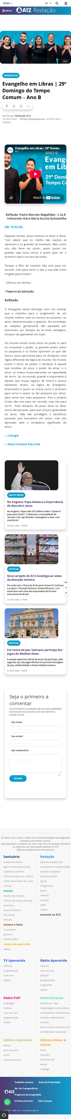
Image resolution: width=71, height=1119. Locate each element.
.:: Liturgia (12, 435)
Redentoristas (51, 998)
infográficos (46, 885)
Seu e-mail (17, 736)
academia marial (12, 862)
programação (10, 970)
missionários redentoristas (55, 1012)
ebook (43, 1064)
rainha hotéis (10, 939)
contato (7, 885)
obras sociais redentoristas (55, 1027)
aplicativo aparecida (51, 862)
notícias (7, 919)
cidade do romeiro (13, 871)
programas (46, 984)
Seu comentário (20, 750)
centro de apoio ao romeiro (18, 876)
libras (43, 890)
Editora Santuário (17, 1040)
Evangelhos (11, 75)
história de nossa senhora (17, 900)
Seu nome (16, 722)
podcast (44, 975)
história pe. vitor (49, 1003)
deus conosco (10, 1050)
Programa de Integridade (28, 1094)
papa (43, 904)
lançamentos (47, 1059)
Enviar (18, 778)
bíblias (7, 1045)
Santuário (11, 856)
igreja (43, 881)
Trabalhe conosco (24, 1082)
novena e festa (13, 924)
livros (6, 1054)
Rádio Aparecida (53, 960)
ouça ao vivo (47, 970)
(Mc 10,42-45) (14, 227)
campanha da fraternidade (55, 866)
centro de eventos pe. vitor (18, 881)
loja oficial (9, 914)
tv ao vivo (8, 975)
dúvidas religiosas (50, 871)
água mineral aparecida (16, 866)
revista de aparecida (16, 944)
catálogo (45, 1069)
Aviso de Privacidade (49, 1082)
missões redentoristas (52, 1017)
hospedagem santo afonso (55, 1008)
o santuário (9, 929)
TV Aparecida (14, 960)
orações (44, 900)
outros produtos (12, 1059)
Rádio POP (11, 998)
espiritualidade (48, 876)
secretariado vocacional (53, 1031)
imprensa (8, 905)
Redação (47, 856)
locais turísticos (12, 910)
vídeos (7, 949)
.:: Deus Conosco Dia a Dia (23, 444)
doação (8, 891)
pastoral (8, 934)
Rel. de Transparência (26, 1088)
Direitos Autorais (24, 1100)
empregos (9, 1003)
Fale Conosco (45, 1100)
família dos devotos (14, 895)
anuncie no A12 (50, 914)
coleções (45, 1054)
